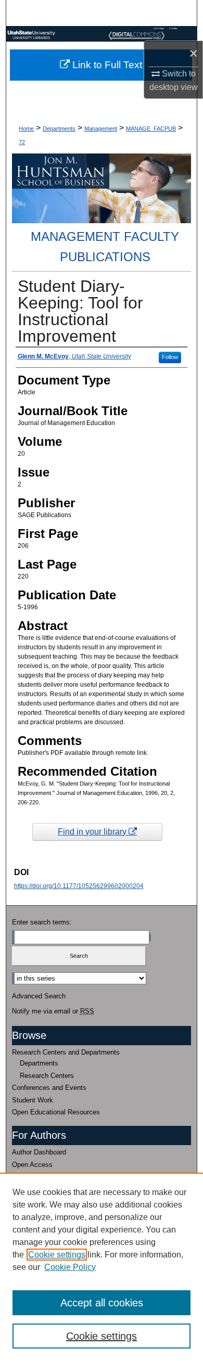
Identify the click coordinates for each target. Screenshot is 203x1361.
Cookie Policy (70, 1267)
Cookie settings (56, 1254)
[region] (101, 1267)
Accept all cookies (101, 1302)
